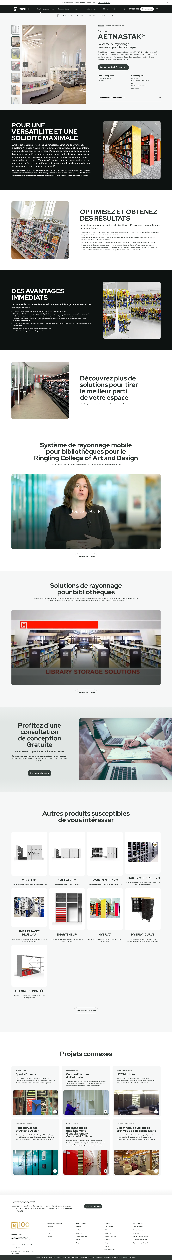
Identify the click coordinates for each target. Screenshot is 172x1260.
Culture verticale (63, 9)
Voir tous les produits (86, 1010)
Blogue (105, 9)
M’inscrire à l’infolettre (93, 1206)
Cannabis (79, 1233)
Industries (92, 16)
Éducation (134, 78)
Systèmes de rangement (45, 9)
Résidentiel (135, 88)
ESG (105, 1230)
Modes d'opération (139, 1230)
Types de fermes (81, 1236)
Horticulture (80, 1230)
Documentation (138, 1227)
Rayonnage (101, 25)
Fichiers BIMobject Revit (141, 1236)
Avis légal (29, 1244)
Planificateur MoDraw (140, 1240)
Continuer (133, 1257)
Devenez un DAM (110, 1236)
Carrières (107, 1233)
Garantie (107, 1240)
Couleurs (136, 1233)
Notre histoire (109, 1227)
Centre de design (91, 9)
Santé (133, 83)
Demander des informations (113, 67)
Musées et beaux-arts (138, 86)
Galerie (114, 9)
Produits (80, 16)
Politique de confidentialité (18, 1244)
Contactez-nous (147, 9)
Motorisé (101, 81)
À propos (76, 9)
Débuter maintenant (39, 773)
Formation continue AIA (141, 1243)
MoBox (18, 1247)
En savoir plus (104, 3)
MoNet (13, 1247)
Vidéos (106, 1246)
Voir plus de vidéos (86, 556)
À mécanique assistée (105, 78)
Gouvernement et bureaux (140, 81)
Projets (103, 16)
